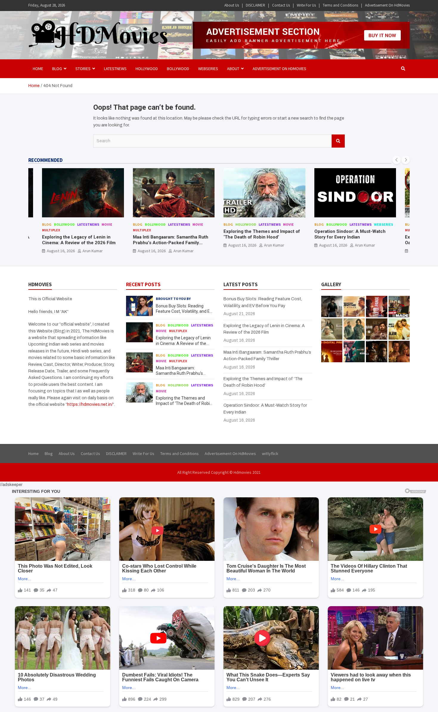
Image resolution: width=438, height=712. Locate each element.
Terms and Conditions (340, 5)
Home (38, 68)
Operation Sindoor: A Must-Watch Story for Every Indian (350, 234)
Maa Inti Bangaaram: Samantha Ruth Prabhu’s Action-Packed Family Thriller (170, 242)
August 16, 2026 (61, 250)
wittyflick (270, 453)
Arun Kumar (93, 250)
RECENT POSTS (143, 284)
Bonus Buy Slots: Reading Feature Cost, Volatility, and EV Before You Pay (184, 311)
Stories (83, 68)
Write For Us (306, 5)
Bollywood (178, 68)
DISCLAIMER (255, 5)
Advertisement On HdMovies (387, 5)
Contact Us (281, 5)
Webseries (208, 68)
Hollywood (147, 68)
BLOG (57, 68)
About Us (231, 5)
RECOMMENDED (45, 160)
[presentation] (396, 160)
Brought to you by (173, 298)
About (233, 68)
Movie (107, 224)
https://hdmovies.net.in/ (90, 404)
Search (338, 141)
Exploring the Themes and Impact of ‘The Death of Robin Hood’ (261, 234)
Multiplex (51, 230)
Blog (47, 224)
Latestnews (115, 68)
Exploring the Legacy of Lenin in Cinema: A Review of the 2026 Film (79, 240)
